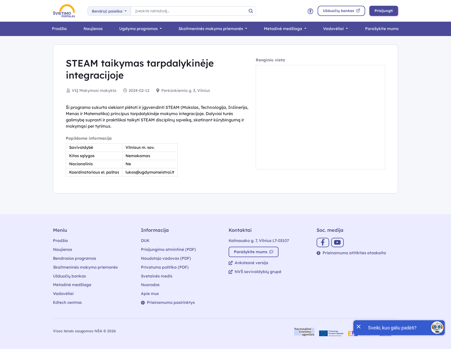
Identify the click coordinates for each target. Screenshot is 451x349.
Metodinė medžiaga (283, 28)
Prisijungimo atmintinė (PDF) (168, 249)
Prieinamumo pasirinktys (171, 302)
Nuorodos (150, 284)
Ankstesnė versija (251, 262)
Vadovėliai (334, 28)
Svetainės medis (156, 276)
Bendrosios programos (74, 258)
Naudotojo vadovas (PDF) (166, 258)
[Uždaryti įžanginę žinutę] (358, 326)
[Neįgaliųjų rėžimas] (310, 11)
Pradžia (59, 28)
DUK (145, 240)
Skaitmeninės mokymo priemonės (211, 28)
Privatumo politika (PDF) (165, 267)
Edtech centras (67, 302)
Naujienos (93, 28)
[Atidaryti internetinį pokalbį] (437, 327)
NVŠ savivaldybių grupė (258, 271)
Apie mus (150, 293)
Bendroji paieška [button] (107, 11)
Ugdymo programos (139, 28)
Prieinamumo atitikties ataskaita (354, 252)
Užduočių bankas (69, 276)
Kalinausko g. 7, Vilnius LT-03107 (259, 240)
